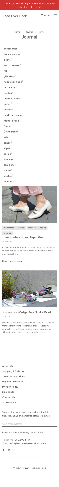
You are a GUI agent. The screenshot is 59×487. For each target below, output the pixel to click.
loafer (8, 104)
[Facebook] (3, 450)
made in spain (12, 120)
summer (9, 159)
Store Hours (9, 402)
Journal (29, 31)
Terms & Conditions (13, 376)
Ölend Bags (11, 131)
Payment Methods (12, 381)
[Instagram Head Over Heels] (9, 450)
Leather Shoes (12, 98)
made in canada (13, 115)
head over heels (13, 81)
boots (8, 59)
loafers (8, 109)
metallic (32, 227)
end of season (12, 65)
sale (7, 137)
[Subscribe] (53, 423)
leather (8, 93)
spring (41, 31)
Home (17, 31)
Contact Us (8, 397)
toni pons (10, 164)
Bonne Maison (12, 54)
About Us (7, 366)
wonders (9, 181)
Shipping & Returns (13, 371)
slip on (8, 148)
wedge (8, 176)
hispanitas (10, 87)
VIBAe (8, 170)
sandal (8, 142)
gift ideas (10, 76)
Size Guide (8, 391)
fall (6, 70)
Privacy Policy (10, 386)
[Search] (49, 15)
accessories (11, 48)
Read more (8, 261)
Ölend (8, 126)
